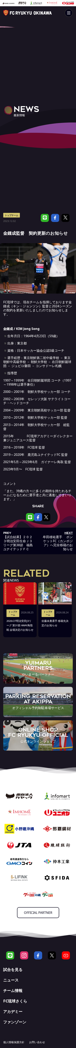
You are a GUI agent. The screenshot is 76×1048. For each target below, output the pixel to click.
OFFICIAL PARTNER (38, 912)
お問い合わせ (37, 1042)
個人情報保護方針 (13, 1042)
